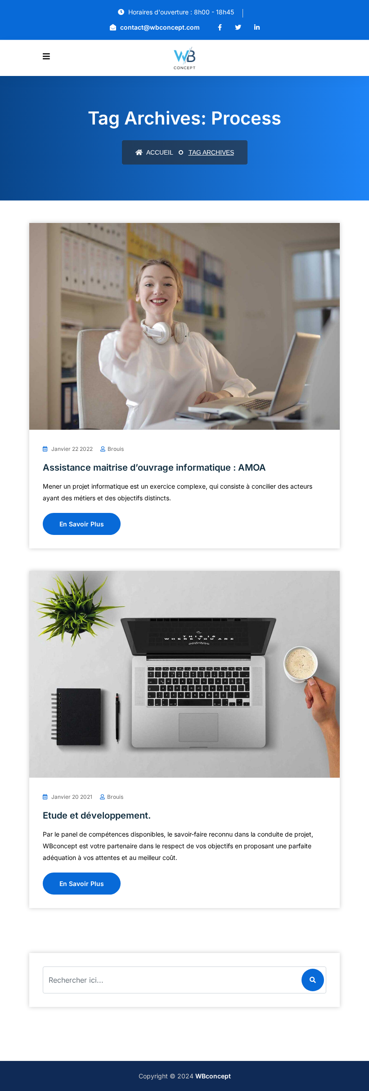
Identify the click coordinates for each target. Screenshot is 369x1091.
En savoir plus (81, 524)
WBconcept (213, 1076)
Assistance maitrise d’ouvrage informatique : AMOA (154, 467)
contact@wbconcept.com (159, 27)
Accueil (159, 152)
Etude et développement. (97, 815)
